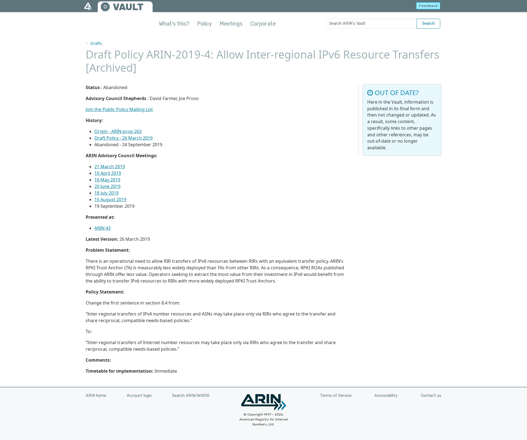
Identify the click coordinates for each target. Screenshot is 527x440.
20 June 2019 (107, 186)
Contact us (431, 395)
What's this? (174, 23)
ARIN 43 (102, 228)
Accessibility (386, 395)
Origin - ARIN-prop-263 (118, 131)
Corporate (263, 23)
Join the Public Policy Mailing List (119, 109)
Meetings (231, 23)
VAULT (128, 7)
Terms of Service (336, 395)
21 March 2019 (109, 167)
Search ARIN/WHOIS (190, 395)
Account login (139, 395)
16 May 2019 (107, 180)
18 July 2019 (106, 193)
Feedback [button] (428, 6)
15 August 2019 (110, 200)
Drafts (96, 43)
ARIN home (96, 395)
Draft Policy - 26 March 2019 (123, 138)
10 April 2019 (107, 173)
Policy (204, 23)
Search (428, 23)
